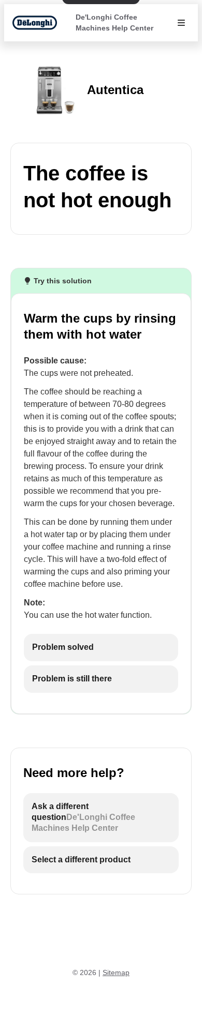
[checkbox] (101, 647)
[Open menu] (181, 22)
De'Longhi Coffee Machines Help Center (114, 22)
